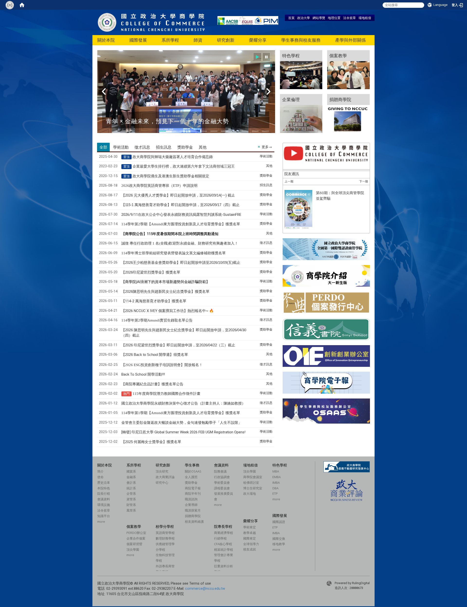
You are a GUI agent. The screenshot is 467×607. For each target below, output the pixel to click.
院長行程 (103, 493)
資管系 (131, 499)
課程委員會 (222, 488)
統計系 (131, 488)
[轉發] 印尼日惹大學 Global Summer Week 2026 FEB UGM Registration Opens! (183, 432)
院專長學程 (223, 526)
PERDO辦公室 (136, 533)
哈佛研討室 (251, 482)
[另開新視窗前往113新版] (326, 275)
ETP (275, 493)
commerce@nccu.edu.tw (205, 588)
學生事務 (192, 465)
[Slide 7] (224, 131)
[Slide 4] (193, 131)
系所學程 (170, 40)
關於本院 (106, 40)
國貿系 (131, 471)
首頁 (291, 18)
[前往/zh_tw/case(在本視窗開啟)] (348, 69)
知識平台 (103, 516)
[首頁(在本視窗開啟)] (22, 5)
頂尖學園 (249, 471)
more (101, 521)
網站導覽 (319, 18)
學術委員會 (222, 482)
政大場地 (249, 493)
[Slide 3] (183, 131)
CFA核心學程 (223, 544)
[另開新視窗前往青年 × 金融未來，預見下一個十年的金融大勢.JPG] (186, 94)
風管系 (131, 510)
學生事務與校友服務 (301, 40)
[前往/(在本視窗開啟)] (151, 22)
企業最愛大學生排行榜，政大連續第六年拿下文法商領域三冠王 (184, 166)
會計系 (131, 482)
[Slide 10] (255, 131)
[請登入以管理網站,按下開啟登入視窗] (10, 5)
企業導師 (191, 505)
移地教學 (278, 544)
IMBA (276, 482)
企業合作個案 (135, 538)
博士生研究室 (252, 488)
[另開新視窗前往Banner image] (326, 329)
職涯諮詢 (191, 499)
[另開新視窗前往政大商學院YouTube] (326, 154)
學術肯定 (249, 527)
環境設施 (103, 505)
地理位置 (334, 18)
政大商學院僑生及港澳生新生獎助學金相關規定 (171, 176)
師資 (198, 40)
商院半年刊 (193, 493)
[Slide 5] (203, 131)
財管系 (131, 505)
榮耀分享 (258, 40)
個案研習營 (134, 544)
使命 (100, 477)
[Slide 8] (234, 131)
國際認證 (278, 522)
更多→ (267, 147)
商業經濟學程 (223, 533)
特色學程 (279, 465)
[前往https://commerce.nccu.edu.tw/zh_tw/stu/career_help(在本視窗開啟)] (348, 113)
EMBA (276, 477)
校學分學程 (165, 526)
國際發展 (138, 40)
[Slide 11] (265, 131)
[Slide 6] (213, 131)
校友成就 (249, 549)
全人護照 (191, 477)
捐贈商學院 (193, 516)
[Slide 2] (172, 131)
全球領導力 (251, 544)
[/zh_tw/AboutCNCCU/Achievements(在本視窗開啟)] (97, 527)
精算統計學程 (223, 549)
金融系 (131, 477)
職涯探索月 (193, 510)
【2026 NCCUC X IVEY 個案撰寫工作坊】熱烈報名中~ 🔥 (167, 311)
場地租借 (365, 18)
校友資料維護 (194, 521)
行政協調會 (222, 477)
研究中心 (162, 482)
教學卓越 (249, 533)
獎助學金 (191, 482)
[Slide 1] (162, 131)
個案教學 (133, 526)
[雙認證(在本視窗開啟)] (326, 249)
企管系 (131, 493)
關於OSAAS (193, 471)
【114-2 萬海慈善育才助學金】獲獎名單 (153, 301)
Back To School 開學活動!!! (143, 374)
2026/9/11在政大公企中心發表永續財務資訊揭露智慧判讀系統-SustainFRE (181, 214)
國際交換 (278, 538)
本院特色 (103, 488)
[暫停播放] (266, 57)
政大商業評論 (165, 477)
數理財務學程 (165, 538)
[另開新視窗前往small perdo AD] (326, 302)
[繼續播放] (257, 57)
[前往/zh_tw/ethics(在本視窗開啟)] (301, 113)
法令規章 (349, 18)
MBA (275, 471)
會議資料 (103, 499)
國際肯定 (249, 538)
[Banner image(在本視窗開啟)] (326, 356)
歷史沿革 (103, 482)
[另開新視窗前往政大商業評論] (346, 490)
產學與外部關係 (350, 40)
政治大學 (303, 18)
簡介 (100, 471)
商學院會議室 (252, 477)
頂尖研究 (162, 471)
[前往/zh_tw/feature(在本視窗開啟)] (301, 69)
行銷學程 (220, 538)
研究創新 (225, 40)
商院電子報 (193, 488)
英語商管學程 (165, 533)
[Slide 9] (245, 131)
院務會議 (220, 471)
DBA (275, 488)
